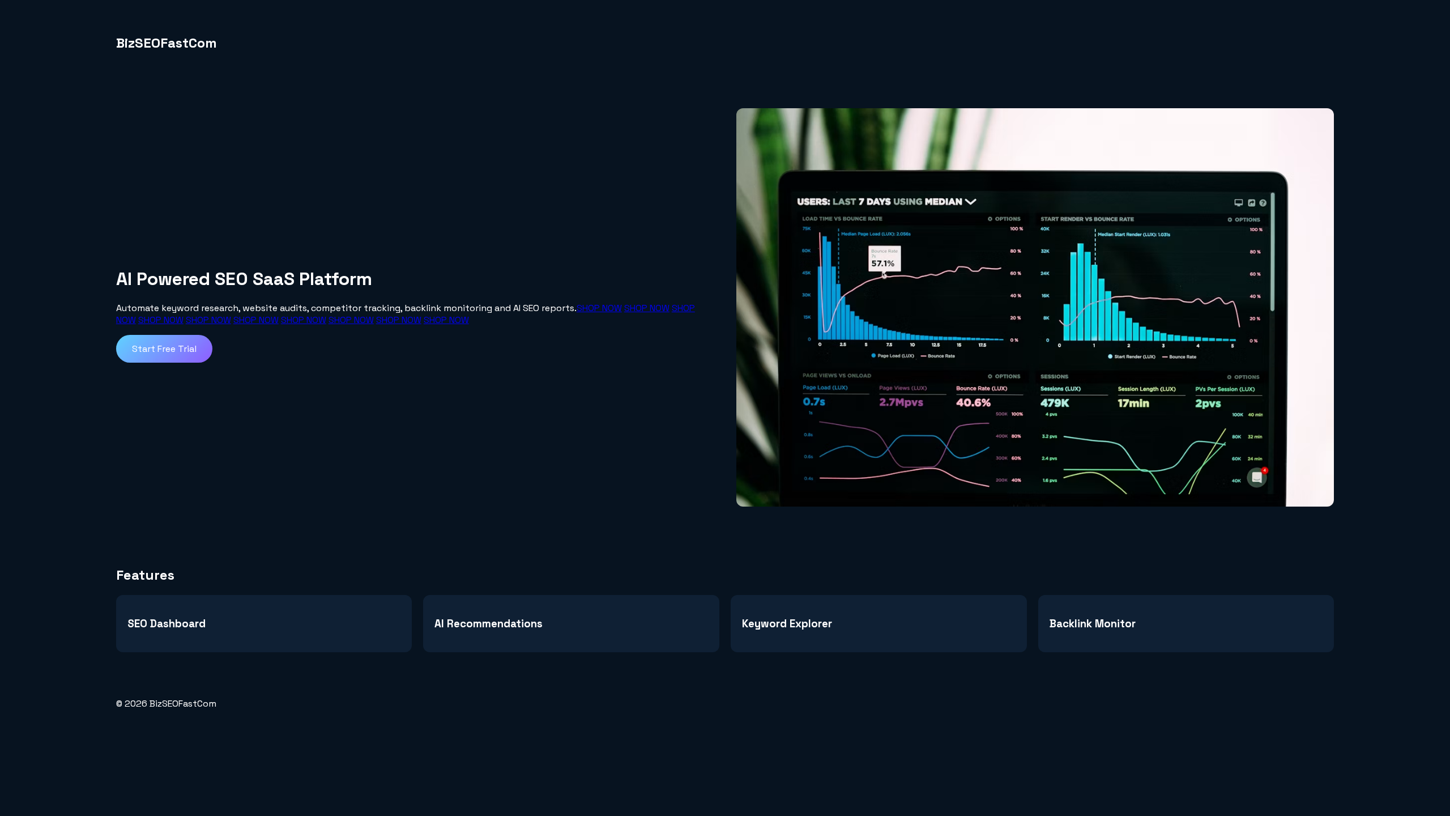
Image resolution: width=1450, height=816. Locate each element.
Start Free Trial (164, 349)
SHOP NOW (599, 308)
